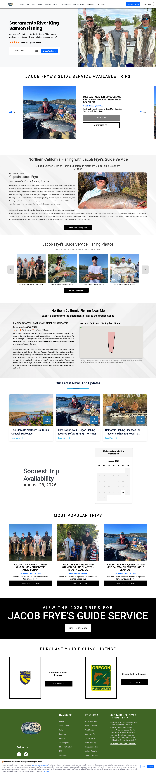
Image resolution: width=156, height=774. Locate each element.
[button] (91, 5)
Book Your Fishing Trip (78, 228)
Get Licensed (134, 682)
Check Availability (49, 51)
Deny (143, 766)
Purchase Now (58, 683)
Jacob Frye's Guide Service (40, 765)
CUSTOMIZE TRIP (101, 125)
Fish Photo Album (76, 290)
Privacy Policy (46, 771)
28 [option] (123, 492)
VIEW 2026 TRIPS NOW (78, 628)
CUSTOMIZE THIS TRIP (30, 583)
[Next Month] (128, 460)
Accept (151, 766)
